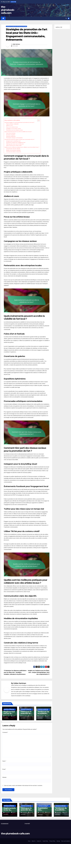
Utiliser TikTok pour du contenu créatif (13, 145)
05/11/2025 (7, 812)
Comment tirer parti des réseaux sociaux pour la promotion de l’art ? (20, 139)
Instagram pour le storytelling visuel (13, 141)
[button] (66, 18)
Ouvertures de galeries (10, 134)
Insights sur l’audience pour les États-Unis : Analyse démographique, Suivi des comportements (38, 672)
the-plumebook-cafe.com (8, 9)
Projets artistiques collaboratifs (12, 124)
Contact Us (39, 841)
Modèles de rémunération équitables (13, 150)
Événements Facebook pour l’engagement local (15, 142)
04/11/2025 (24, 812)
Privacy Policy (52, 841)
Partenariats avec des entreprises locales (14, 130)
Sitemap (58, 841)
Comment (5, 732)
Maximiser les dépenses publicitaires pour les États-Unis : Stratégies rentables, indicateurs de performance (15, 672)
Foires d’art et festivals (10, 133)
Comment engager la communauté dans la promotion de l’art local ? (19, 122)
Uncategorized (4, 823)
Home (29, 841)
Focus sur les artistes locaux (12, 127)
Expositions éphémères (11, 136)
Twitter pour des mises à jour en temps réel (15, 144)
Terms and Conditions (65, 841)
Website (4, 777)
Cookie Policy (45, 841)
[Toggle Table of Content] (37, 120)
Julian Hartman (16, 44)
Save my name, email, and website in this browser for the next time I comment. (23, 785)
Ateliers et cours (9, 125)
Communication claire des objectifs (13, 148)
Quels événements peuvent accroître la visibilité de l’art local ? (18, 131)
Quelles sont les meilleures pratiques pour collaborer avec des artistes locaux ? (22, 147)
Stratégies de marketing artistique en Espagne (43, 806)
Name (4, 761)
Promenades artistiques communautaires (14, 137)
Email (4, 769)
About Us (33, 841)
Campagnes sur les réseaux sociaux (13, 128)
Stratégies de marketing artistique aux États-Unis (16, 26)
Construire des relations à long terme (13, 151)
